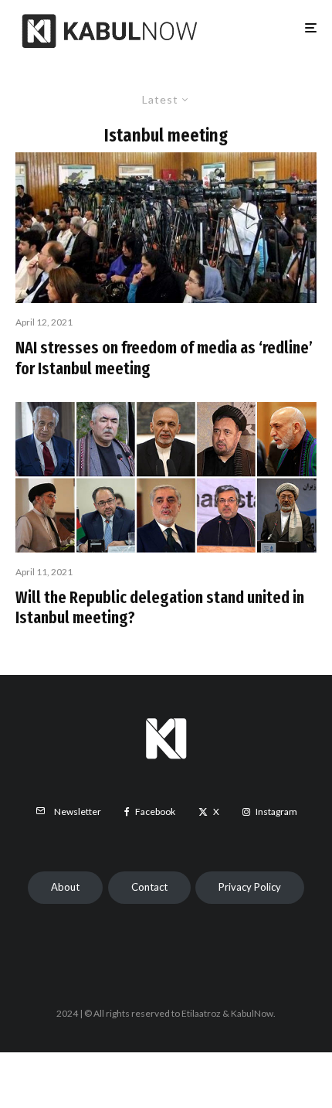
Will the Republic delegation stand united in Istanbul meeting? (159, 608)
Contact (149, 887)
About (65, 887)
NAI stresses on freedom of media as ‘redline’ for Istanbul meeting (164, 358)
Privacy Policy (250, 887)
